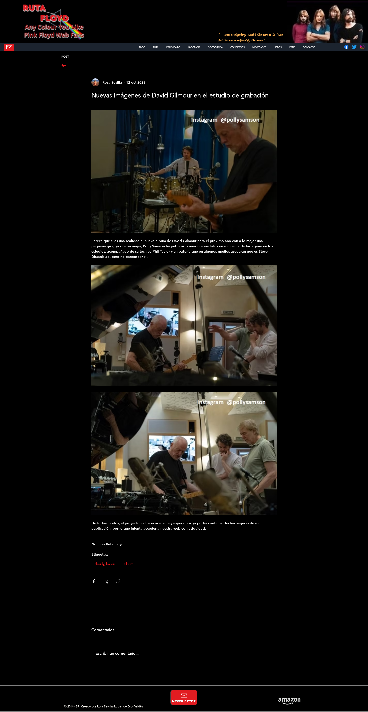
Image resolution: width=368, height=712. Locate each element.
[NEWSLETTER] (9, 47)
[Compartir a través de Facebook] (93, 581)
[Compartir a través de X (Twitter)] (106, 581)
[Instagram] (362, 47)
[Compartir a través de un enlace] (118, 581)
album (128, 564)
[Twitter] (354, 47)
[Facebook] (346, 47)
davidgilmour (105, 564)
